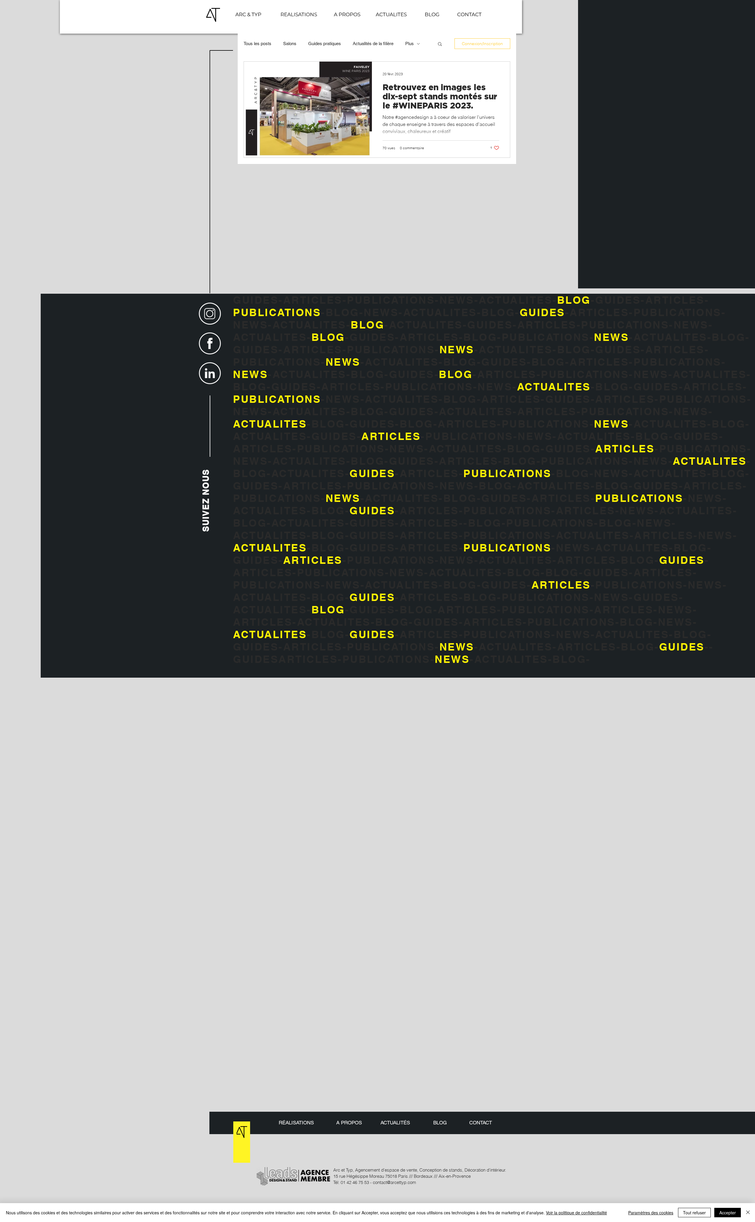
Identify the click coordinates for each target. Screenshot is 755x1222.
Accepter (727, 1213)
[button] (469, 14)
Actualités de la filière (373, 43)
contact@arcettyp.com (394, 1182)
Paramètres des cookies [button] (650, 1213)
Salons (289, 43)
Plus (409, 43)
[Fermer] (747, 1212)
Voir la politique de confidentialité (576, 1213)
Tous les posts (257, 43)
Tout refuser (694, 1213)
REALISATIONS (298, 14)
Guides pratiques (324, 43)
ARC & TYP (248, 14)
